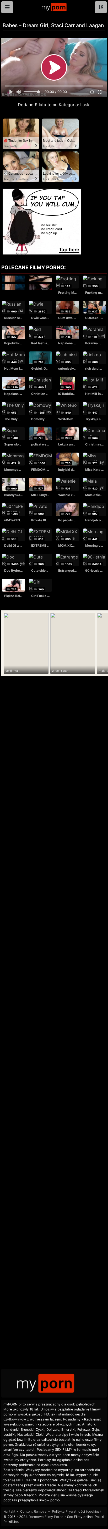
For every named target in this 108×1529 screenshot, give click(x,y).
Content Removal (33, 1511)
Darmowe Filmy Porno (46, 1517)
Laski (85, 104)
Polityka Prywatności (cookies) (76, 1511)
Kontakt (9, 1511)
